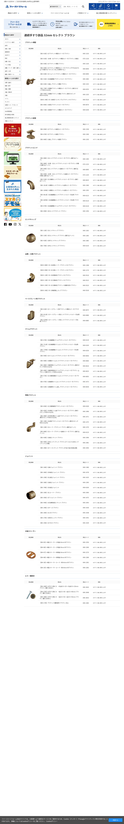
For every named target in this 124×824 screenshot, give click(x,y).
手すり (6, 39)
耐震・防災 (8, 61)
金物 (6, 45)
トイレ (6, 98)
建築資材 (7, 52)
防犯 (6, 58)
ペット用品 (8, 64)
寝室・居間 (8, 89)
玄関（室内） (8, 82)
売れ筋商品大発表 (9, 114)
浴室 (6, 95)
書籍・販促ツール (9, 74)
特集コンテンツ (9, 121)
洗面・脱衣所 (8, 92)
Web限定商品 (8, 111)
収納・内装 (8, 48)
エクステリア (8, 108)
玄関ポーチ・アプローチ (11, 105)
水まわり (7, 55)
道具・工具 (8, 71)
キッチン (7, 102)
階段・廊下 (8, 86)
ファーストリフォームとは (60, 13)
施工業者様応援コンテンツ (12, 118)
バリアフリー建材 (9, 42)
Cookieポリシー (51, 821)
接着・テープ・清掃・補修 (12, 68)
